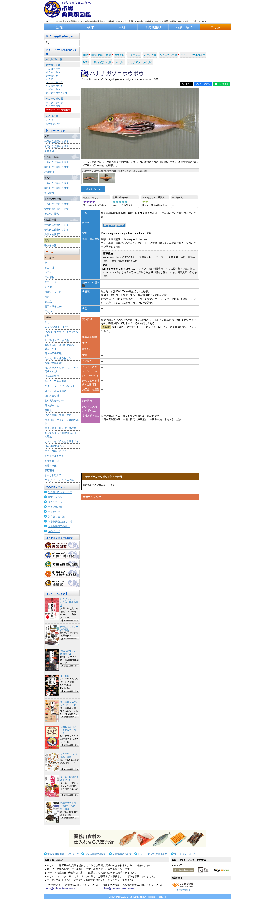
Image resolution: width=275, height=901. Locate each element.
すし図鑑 (64, 676)
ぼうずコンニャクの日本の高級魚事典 (69, 602)
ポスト (188, 84)
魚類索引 (49, 151)
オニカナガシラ (54, 72)
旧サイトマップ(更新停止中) (153, 854)
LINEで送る (223, 84)
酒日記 (62, 583)
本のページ (54, 531)
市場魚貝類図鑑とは (96, 854)
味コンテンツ (55, 502)
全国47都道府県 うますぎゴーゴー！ (68, 730)
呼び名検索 (50, 245)
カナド (49, 79)
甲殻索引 (49, 193)
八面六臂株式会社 (183, 890)
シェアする (205, 84)
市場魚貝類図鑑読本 (59, 526)
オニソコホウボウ (55, 102)
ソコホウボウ (53, 106)
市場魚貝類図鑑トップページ (63, 854)
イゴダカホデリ (54, 68)
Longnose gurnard (114, 225)
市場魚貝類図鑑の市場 (60, 521)
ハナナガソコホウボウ (58, 109)
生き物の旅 (54, 511)
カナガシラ (52, 75)
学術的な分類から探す (56, 146)
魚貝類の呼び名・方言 (60, 492)
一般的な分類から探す (56, 141)
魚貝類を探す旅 (56, 516)
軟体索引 (49, 172)
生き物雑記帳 (55, 507)
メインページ (93, 189)
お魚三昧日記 (62, 555)
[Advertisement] (140, 537)
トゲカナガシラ (54, 89)
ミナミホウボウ (54, 123)
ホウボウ (51, 120)
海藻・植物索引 (52, 234)
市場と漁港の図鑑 (62, 564)
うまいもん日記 (62, 574)
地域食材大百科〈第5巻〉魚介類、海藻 (68, 805)
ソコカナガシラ (54, 82)
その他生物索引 (52, 213)
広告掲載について (122, 854)
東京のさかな (55, 497)
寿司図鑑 (62, 545)
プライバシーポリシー (186, 854)
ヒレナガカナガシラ (57, 92)
